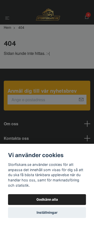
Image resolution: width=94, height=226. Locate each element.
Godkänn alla (47, 199)
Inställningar (47, 212)
